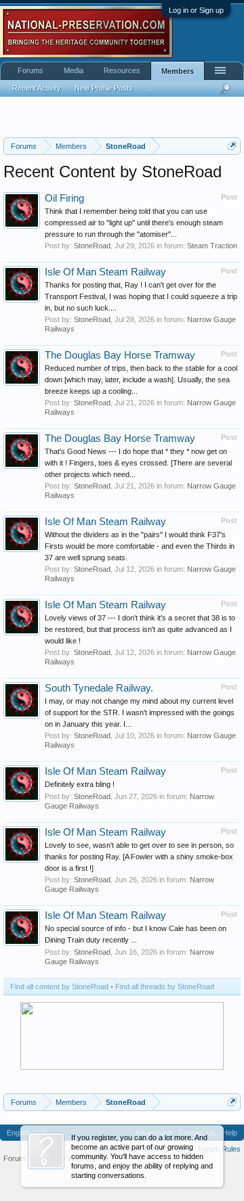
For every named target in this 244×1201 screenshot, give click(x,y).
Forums (30, 70)
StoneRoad (92, 246)
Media (73, 70)
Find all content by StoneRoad (59, 986)
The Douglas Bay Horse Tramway (120, 355)
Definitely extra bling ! (80, 784)
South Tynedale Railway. (99, 688)
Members (177, 71)
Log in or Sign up (196, 10)
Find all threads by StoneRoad (164, 986)
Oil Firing (64, 198)
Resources (122, 70)
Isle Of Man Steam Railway (105, 272)
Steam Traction (212, 246)
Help (229, 1133)
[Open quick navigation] (232, 145)
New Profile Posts (104, 88)
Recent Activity (36, 88)
